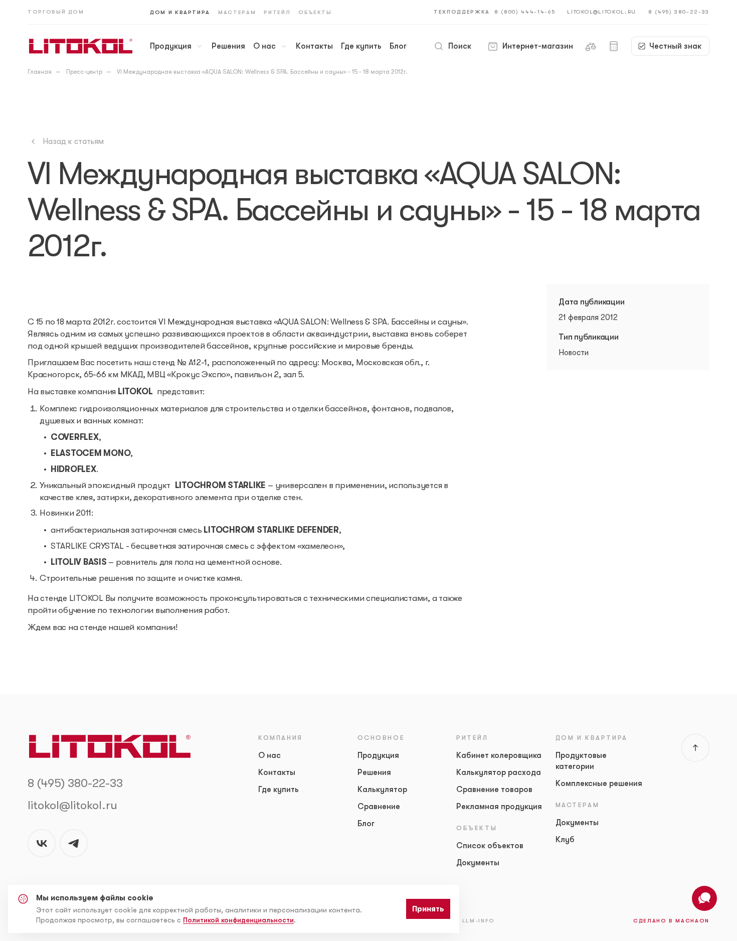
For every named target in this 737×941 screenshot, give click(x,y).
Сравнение (378, 806)
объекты (476, 828)
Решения (228, 46)
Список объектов (489, 845)
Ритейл (277, 12)
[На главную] (81, 46)
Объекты (315, 12)
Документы (477, 862)
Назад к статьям (73, 141)
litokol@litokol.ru (601, 12)
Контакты (314, 46)
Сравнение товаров (494, 789)
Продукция (171, 46)
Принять (428, 908)
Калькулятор (382, 789)
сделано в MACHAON (671, 920)
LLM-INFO (478, 920)
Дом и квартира (180, 12)
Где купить (361, 46)
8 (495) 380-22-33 (678, 12)
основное (381, 737)
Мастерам (237, 12)
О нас (264, 46)
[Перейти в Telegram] (74, 843)
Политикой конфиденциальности (238, 920)
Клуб (565, 839)
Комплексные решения (599, 783)
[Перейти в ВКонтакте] (42, 843)
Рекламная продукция (499, 806)
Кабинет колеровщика (498, 755)
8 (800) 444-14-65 (524, 12)
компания (280, 737)
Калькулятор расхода (498, 772)
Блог (398, 46)
